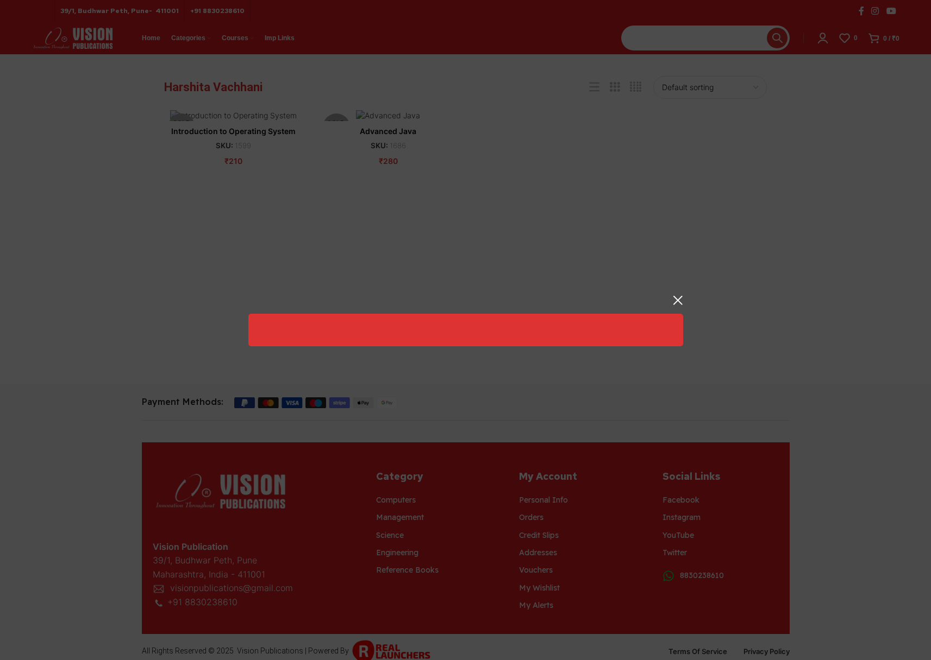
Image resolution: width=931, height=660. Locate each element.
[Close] (677, 300)
